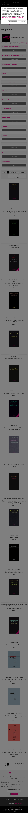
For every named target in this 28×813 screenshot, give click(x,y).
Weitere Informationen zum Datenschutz (12, 17)
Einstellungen (22, 21)
